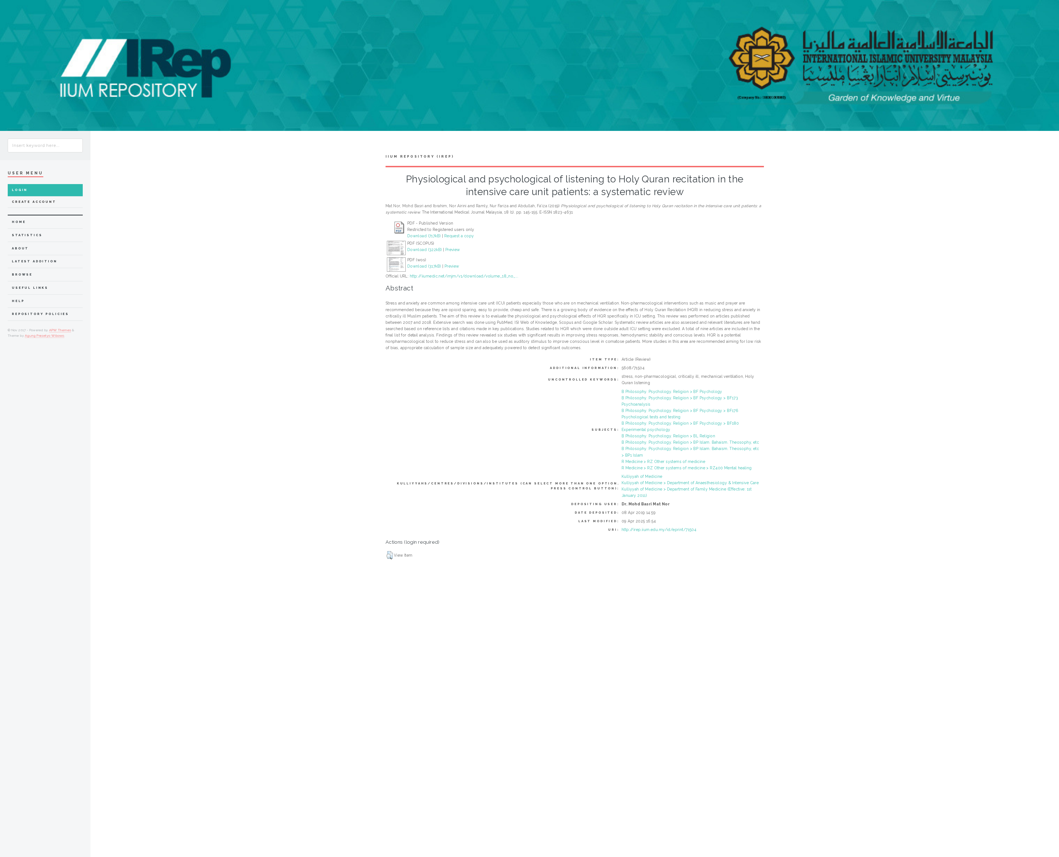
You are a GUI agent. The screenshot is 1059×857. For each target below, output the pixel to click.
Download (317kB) (424, 266)
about (20, 248)
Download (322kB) (424, 249)
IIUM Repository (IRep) (420, 156)
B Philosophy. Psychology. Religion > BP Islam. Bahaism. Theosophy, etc (690, 442)
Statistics (27, 235)
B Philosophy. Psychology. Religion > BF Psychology (672, 391)
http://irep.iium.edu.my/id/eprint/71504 (659, 529)
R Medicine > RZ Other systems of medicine (663, 461)
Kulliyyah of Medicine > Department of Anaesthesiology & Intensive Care (690, 483)
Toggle (100, 144)
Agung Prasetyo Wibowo (44, 336)
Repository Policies (40, 314)
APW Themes (60, 330)
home (19, 222)
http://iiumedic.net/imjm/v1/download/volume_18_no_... (464, 276)
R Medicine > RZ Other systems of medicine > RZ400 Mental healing (687, 468)
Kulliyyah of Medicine (642, 476)
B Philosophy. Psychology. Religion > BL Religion (668, 436)
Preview (452, 249)
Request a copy (459, 236)
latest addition (34, 261)
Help (18, 301)
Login (20, 190)
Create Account (34, 202)
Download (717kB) (424, 236)
